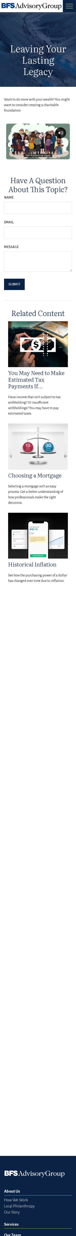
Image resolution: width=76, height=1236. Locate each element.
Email (9, 222)
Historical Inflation (32, 564)
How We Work (16, 1200)
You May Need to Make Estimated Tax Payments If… (36, 379)
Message (11, 247)
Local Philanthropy (19, 1206)
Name (9, 197)
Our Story (12, 1212)
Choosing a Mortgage (34, 475)
